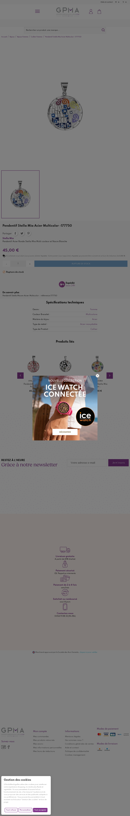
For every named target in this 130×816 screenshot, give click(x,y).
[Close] (97, 375)
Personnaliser (25, 810)
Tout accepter (40, 810)
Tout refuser (11, 810)
